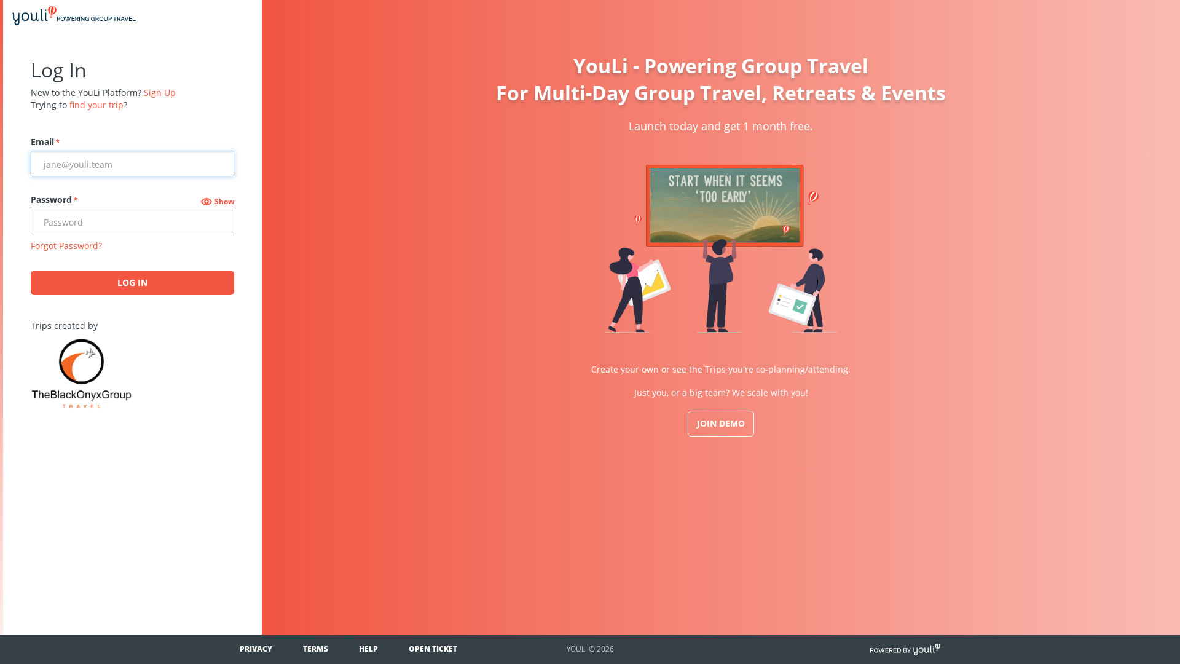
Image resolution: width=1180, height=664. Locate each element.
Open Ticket (433, 649)
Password (54, 199)
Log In (132, 282)
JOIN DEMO (721, 423)
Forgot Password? (66, 245)
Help (368, 649)
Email (45, 142)
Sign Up (160, 92)
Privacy (256, 649)
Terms (315, 649)
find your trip (96, 105)
